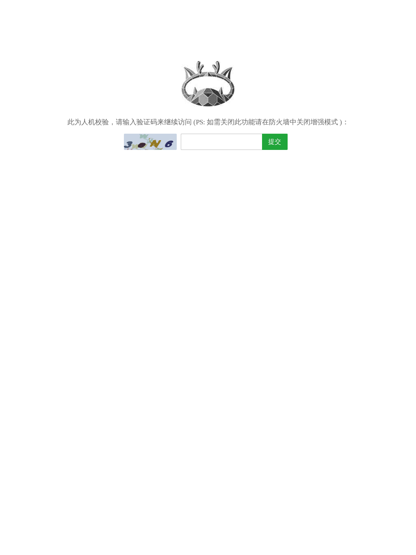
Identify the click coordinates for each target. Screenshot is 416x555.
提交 (274, 141)
